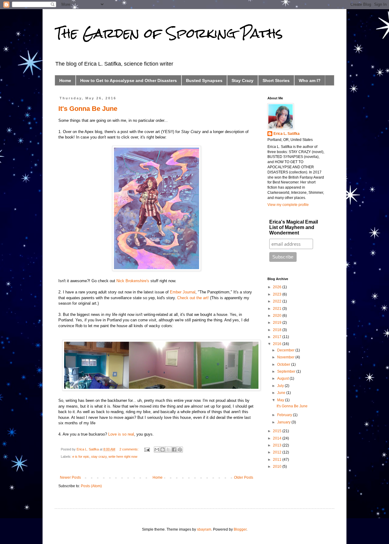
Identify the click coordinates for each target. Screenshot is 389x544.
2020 (277, 315)
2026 (277, 287)
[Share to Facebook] (174, 449)
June (281, 393)
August (283, 378)
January (284, 422)
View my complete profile (288, 205)
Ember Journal (182, 292)
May (281, 400)
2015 (277, 431)
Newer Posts (70, 477)
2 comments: (129, 449)
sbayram (204, 529)
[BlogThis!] (163, 449)
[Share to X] (168, 449)
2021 (277, 308)
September (286, 371)
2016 (277, 344)
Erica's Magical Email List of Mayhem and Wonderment (293, 227)
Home (65, 80)
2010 (277, 466)
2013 (277, 445)
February (285, 415)
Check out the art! (193, 298)
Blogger (240, 529)
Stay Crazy (242, 80)
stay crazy (99, 456)
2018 (277, 330)
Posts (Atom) (91, 486)
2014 (277, 438)
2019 (277, 322)
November (286, 357)
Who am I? (310, 80)
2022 (277, 301)
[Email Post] (147, 449)
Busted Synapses (204, 80)
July (281, 386)
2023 (277, 294)
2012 (277, 452)
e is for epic (80, 456)
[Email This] (157, 449)
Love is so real (121, 434)
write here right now (122, 456)
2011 (277, 459)
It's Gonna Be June (87, 108)
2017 (277, 337)
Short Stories (276, 80)
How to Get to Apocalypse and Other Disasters (128, 80)
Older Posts (243, 477)
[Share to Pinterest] (180, 449)
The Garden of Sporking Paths (169, 33)
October (284, 364)
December (286, 350)
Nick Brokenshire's (132, 281)
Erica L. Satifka (287, 134)
